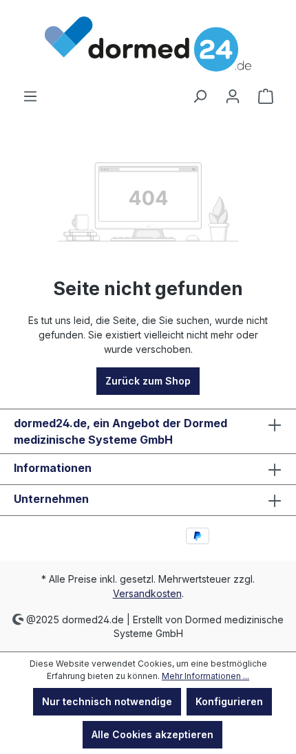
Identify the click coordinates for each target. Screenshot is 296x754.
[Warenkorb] (265, 96)
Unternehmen (51, 499)
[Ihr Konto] (232, 96)
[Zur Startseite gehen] (148, 44)
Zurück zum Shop (148, 381)
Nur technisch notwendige (107, 701)
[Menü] (30, 96)
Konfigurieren (229, 701)
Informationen (53, 468)
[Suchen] (199, 96)
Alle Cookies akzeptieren (152, 734)
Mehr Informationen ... (205, 676)
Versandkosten (147, 593)
